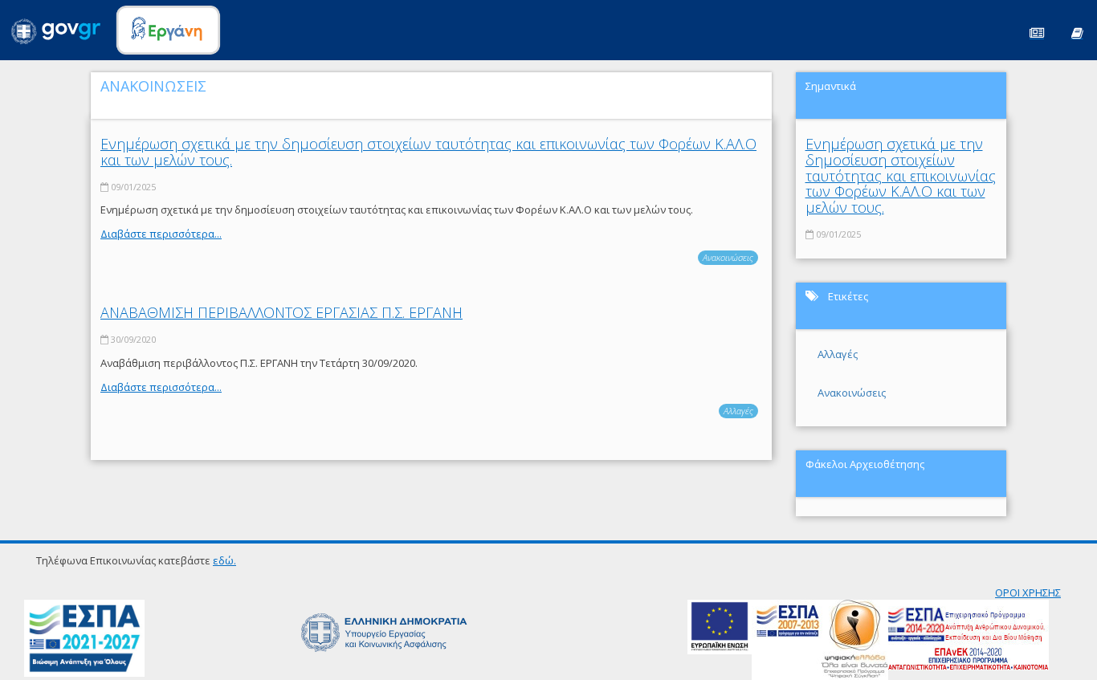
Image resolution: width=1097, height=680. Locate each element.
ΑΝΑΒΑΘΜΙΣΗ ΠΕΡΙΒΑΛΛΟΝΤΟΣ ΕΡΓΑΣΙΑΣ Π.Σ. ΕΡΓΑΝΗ (281, 312)
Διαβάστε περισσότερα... (161, 233)
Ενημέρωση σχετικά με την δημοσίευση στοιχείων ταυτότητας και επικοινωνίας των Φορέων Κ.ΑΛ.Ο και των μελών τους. (428, 151)
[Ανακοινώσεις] (1037, 32)
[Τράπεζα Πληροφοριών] (1077, 32)
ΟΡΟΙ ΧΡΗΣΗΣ (1028, 592)
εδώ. (224, 560)
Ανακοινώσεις (728, 257)
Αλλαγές (738, 411)
